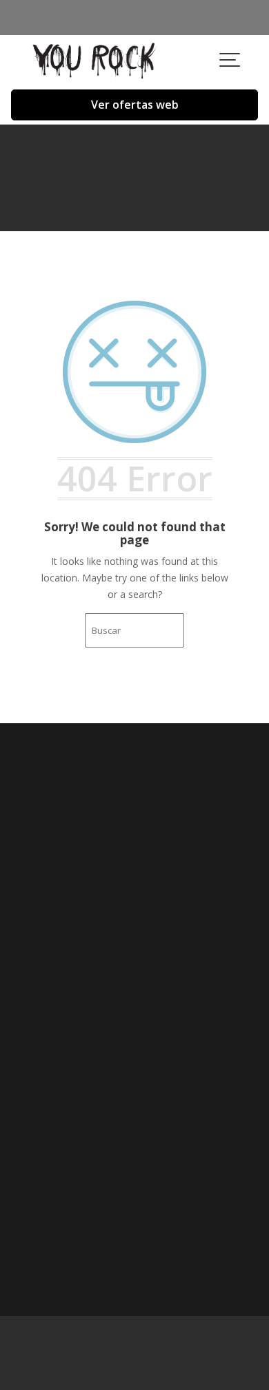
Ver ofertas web (135, 104)
